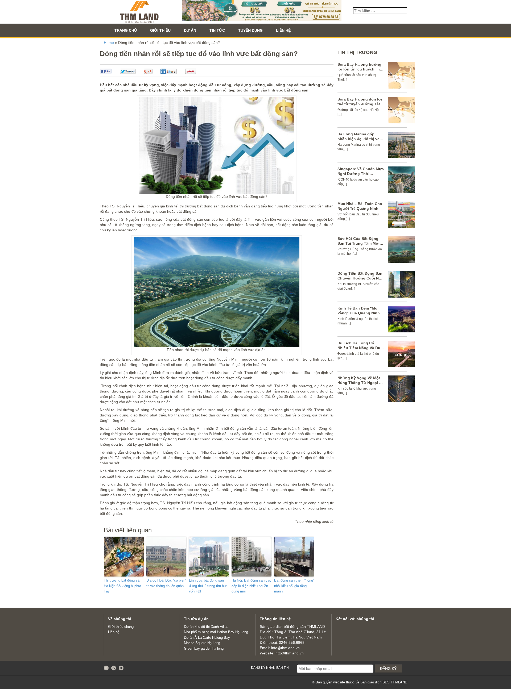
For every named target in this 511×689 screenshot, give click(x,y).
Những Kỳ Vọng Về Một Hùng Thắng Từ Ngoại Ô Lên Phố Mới (359, 383)
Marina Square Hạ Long (202, 643)
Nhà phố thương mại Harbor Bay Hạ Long (216, 632)
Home (109, 42)
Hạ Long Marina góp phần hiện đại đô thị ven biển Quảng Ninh (359, 139)
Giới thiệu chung (121, 627)
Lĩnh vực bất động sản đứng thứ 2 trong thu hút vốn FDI (208, 586)
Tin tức (217, 30)
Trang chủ (125, 30)
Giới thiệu (160, 30)
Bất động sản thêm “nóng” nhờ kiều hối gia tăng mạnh (294, 586)
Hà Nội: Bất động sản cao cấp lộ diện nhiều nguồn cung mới (251, 586)
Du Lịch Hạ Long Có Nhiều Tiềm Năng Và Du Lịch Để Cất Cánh (358, 348)
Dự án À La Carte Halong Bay (207, 638)
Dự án (190, 30)
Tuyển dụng (250, 30)
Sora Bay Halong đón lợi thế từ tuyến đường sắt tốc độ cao (359, 104)
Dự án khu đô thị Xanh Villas (206, 627)
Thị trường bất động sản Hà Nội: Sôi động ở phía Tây (122, 586)
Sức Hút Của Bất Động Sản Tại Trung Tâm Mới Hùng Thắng (358, 243)
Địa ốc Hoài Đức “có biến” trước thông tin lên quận (166, 583)
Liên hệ (283, 30)
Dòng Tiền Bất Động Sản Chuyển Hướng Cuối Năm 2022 (360, 278)
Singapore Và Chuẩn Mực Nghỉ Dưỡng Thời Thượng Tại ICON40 (360, 174)
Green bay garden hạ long (204, 648)
